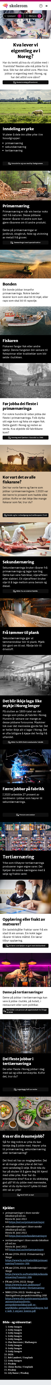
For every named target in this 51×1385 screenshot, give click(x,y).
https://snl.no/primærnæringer (26, 1222)
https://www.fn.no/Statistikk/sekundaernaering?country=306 (26, 1276)
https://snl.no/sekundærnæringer (28, 1235)
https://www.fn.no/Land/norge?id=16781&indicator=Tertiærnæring (25, 1286)
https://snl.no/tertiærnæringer (26, 1249)
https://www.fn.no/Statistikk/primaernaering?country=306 (26, 1262)
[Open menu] (46, 6)
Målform (32, 16)
